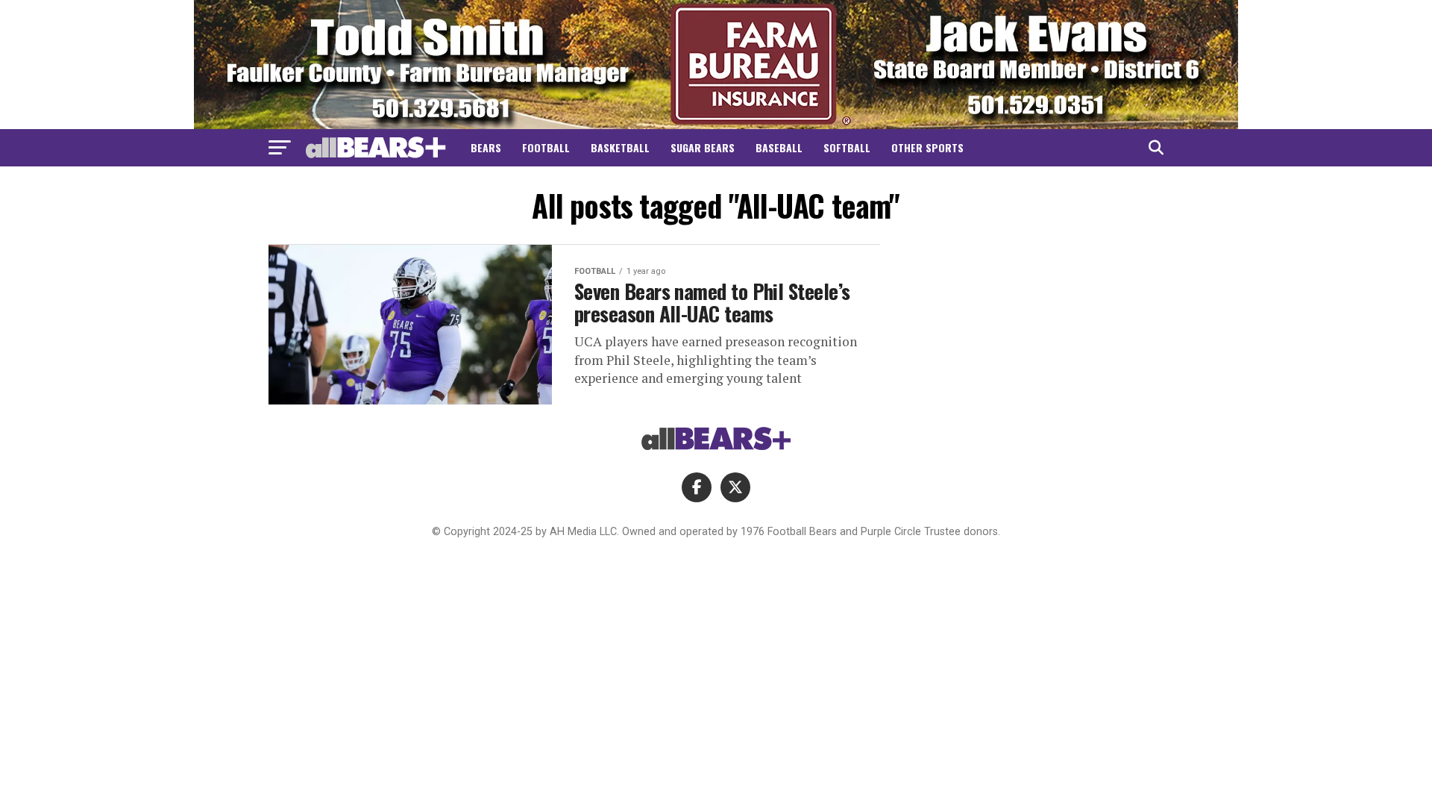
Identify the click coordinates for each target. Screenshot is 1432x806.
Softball (846, 147)
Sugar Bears (703, 147)
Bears (486, 147)
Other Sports (927, 147)
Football (546, 147)
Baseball (779, 147)
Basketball (620, 147)
